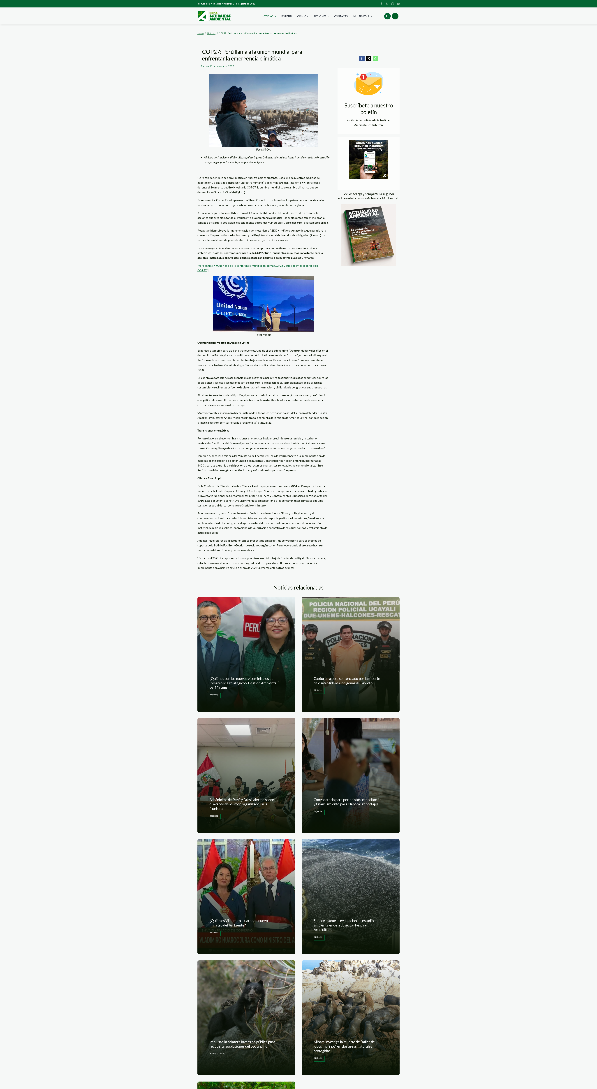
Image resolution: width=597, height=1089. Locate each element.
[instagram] (392, 3)
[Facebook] (361, 58)
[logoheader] (214, 12)
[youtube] (398, 3)
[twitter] (387, 3)
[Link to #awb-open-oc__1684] (395, 16)
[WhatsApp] (375, 58)
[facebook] (381, 3)
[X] (368, 58)
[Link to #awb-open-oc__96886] (387, 16)
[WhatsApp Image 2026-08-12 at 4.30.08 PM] (368, 205)
